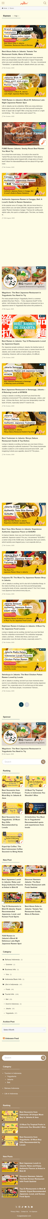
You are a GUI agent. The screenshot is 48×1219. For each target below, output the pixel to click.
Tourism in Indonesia (12, 1073)
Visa (9, 974)
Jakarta (10, 1008)
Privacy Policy (15, 1211)
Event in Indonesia (14, 1004)
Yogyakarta (11, 1013)
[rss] (29, 1207)
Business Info (12, 969)
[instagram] (19, 1207)
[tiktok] (22, 1207)
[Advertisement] (24, 243)
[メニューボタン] (3, 3)
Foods (10, 989)
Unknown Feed (12, 1038)
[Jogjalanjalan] (24, 3)
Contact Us (24, 1211)
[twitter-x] (16, 1207)
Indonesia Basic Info (14, 979)
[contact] (32, 1207)
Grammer (10, 964)
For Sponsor (33, 1211)
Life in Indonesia (13, 984)
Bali (9, 999)
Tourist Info (12, 994)
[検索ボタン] (45, 3)
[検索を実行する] (43, 762)
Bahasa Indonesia (14, 960)
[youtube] (25, 1207)
